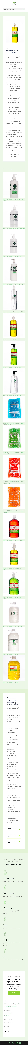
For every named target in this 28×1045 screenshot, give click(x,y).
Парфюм (6, 940)
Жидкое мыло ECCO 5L (10, 682)
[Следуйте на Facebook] (5, 1032)
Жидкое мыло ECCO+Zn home (13, 284)
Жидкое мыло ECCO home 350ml (14, 228)
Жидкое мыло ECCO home (12, 256)
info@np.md (7, 1015)
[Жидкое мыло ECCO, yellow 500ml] (14, 554)
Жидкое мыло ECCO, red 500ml (13, 540)
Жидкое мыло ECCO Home (12, 340)
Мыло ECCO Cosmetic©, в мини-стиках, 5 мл (14, 511)
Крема (5, 925)
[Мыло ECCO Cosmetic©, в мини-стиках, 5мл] (14, 409)
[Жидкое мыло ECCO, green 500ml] (14, 583)
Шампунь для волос (10, 908)
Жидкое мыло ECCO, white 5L (13, 626)
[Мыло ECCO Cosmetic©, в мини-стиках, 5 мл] (14, 496)
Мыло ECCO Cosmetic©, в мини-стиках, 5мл (14, 424)
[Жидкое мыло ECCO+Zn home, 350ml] (14, 185)
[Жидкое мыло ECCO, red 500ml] (14, 526)
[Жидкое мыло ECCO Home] (14, 325)
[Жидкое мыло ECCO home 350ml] (14, 214)
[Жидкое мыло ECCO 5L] (14, 668)
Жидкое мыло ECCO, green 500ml (12, 598)
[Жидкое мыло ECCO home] (14, 242)
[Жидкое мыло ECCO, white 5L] (14, 612)
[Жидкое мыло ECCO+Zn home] (14, 270)
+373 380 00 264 (8, 1013)
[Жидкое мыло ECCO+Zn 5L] (14, 640)
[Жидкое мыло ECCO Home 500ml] (14, 297)
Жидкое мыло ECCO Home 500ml (14, 312)
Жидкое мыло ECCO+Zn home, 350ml (13, 200)
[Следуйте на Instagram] (8, 1032)
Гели (4, 957)
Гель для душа (8, 893)
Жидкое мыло (8, 878)
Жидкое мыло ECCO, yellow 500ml (12, 568)
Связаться (14, 992)
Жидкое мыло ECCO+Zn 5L (12, 654)
